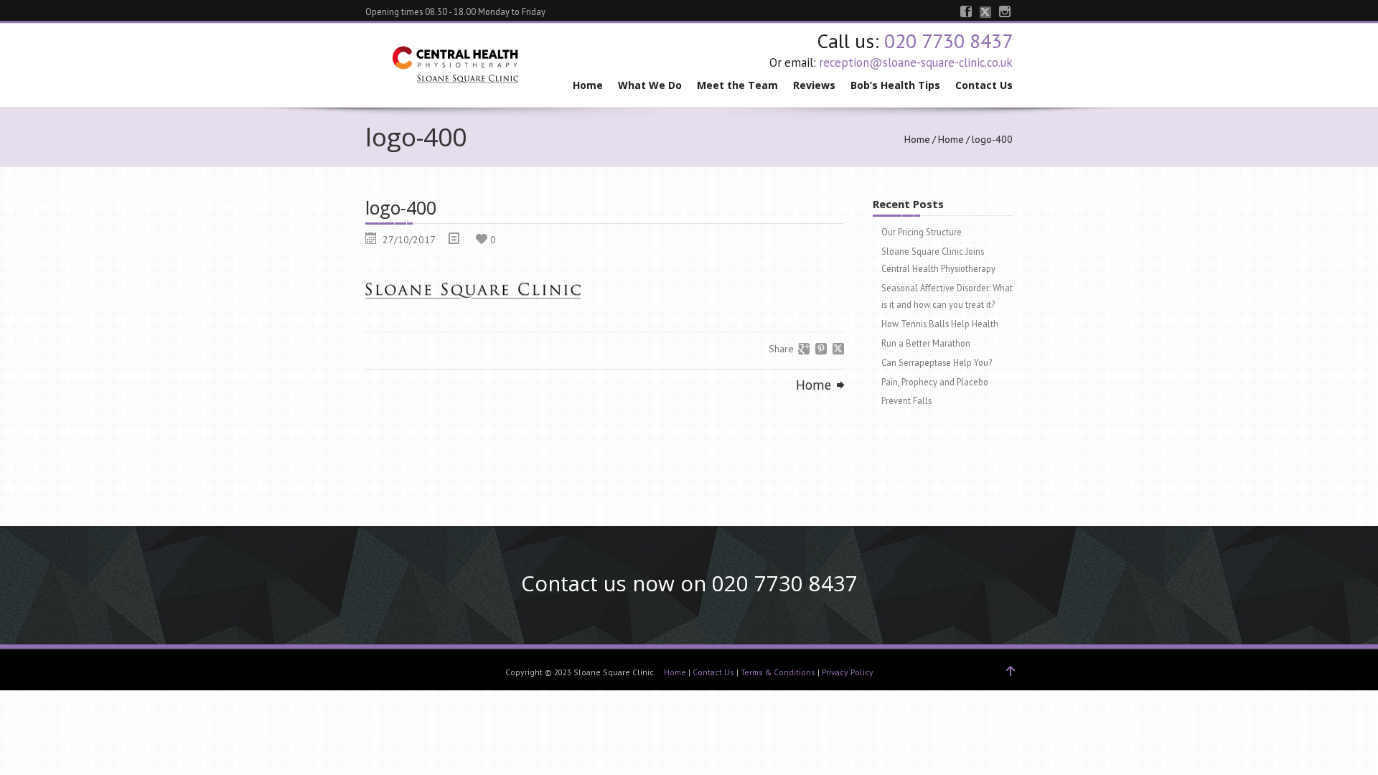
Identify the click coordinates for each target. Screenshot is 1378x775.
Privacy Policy (847, 672)
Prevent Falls (906, 400)
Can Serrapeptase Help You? (936, 362)
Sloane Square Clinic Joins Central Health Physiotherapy (938, 259)
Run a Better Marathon (925, 343)
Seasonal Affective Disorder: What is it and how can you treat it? (947, 296)
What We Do (650, 85)
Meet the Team (737, 85)
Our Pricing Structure (921, 232)
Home (588, 85)
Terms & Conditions (778, 672)
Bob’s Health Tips (895, 85)
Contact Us (984, 85)
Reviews (814, 85)
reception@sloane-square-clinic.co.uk (916, 62)
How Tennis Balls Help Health (939, 323)
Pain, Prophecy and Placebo (934, 382)
